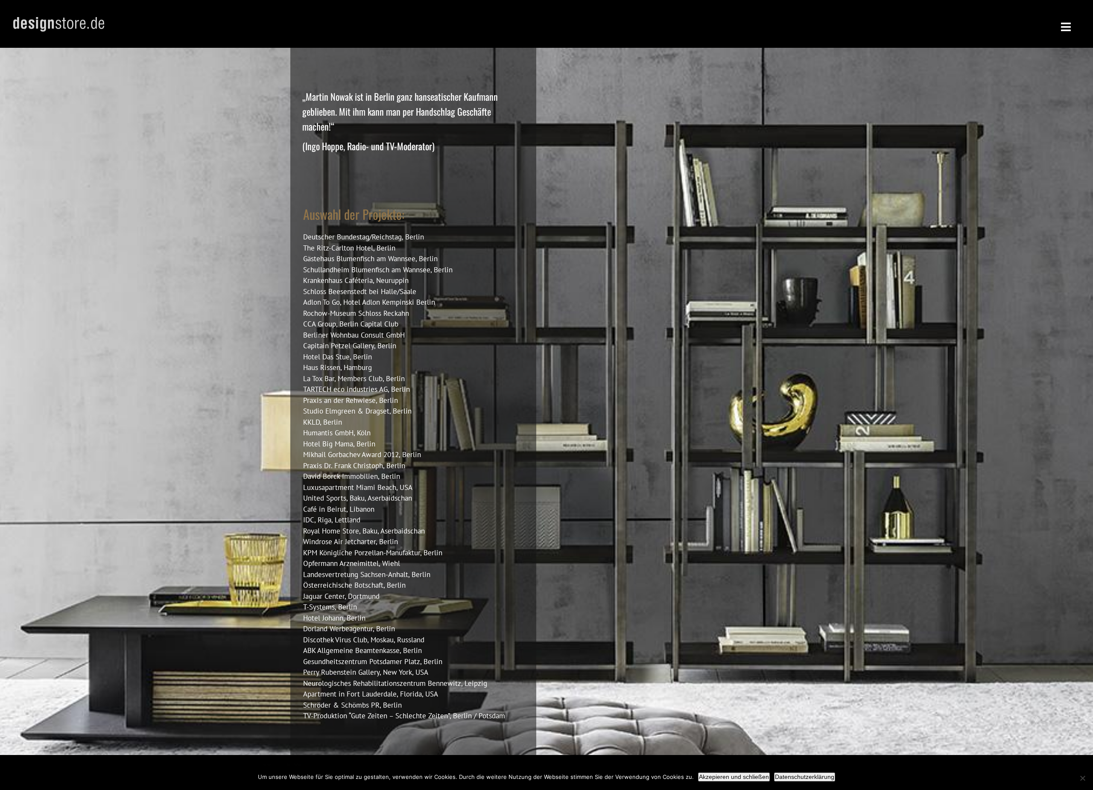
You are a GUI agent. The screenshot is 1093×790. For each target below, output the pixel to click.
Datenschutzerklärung (804, 776)
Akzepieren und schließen (734, 776)
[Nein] (1082, 778)
